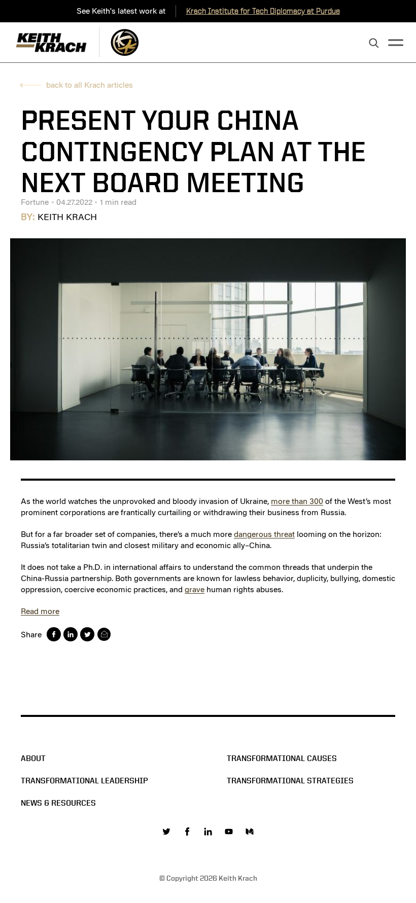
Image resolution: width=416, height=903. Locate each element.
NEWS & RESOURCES (58, 803)
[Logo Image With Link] (124, 42)
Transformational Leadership (84, 780)
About (33, 758)
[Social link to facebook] (187, 831)
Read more (40, 611)
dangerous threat (264, 534)
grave (194, 589)
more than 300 (297, 501)
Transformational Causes (282, 758)
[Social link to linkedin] (208, 831)
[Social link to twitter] (166, 831)
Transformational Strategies (290, 780)
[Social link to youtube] (229, 831)
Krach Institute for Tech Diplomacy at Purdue (263, 11)
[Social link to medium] (250, 831)
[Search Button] (374, 43)
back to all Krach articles (89, 85)
